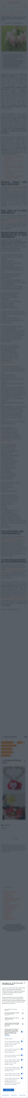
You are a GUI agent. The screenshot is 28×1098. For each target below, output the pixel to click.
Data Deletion (5, 1095)
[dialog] (14, 1039)
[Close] (25, 983)
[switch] (22, 1013)
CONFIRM (8, 1090)
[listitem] (14, 1010)
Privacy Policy (22, 1095)
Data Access (14, 1095)
